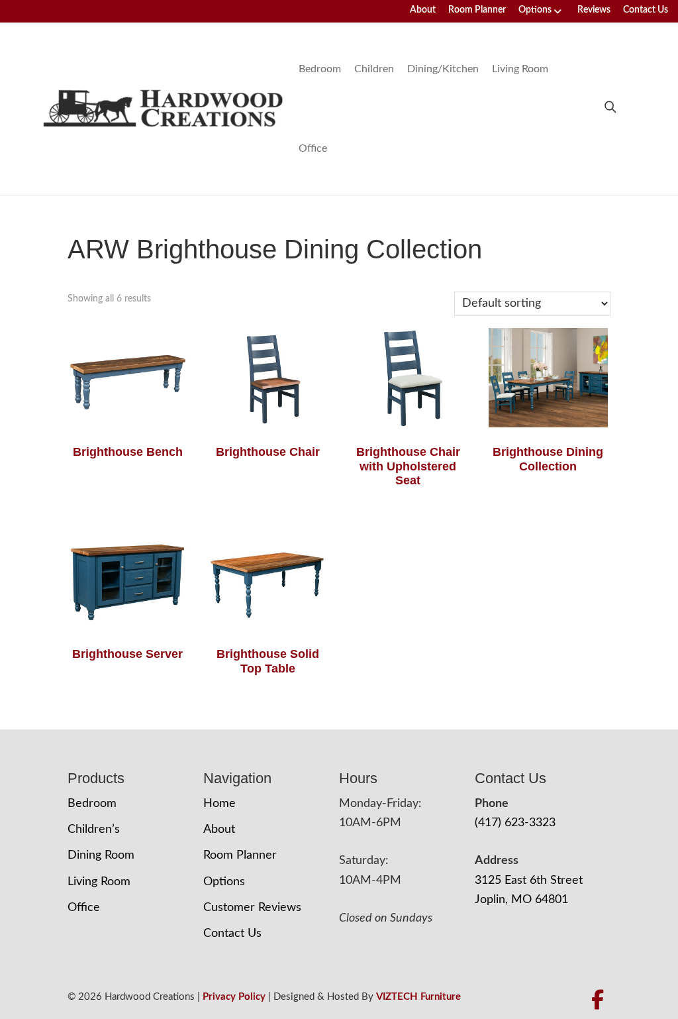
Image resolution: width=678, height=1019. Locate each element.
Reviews (593, 10)
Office (313, 148)
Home (219, 804)
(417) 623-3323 (515, 823)
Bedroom (320, 69)
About (423, 10)
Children (374, 69)
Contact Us (645, 10)
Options (535, 10)
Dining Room (101, 855)
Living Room (520, 69)
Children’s (94, 829)
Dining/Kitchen (443, 69)
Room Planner (477, 10)
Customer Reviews (252, 908)
